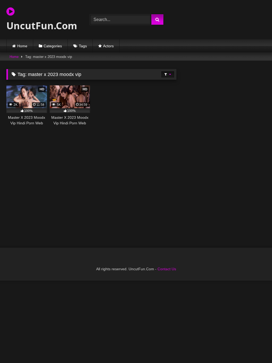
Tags (83, 46)
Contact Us (167, 269)
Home (22, 46)
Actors (108, 46)
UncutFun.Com (41, 25)
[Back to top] (255, 347)
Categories (53, 46)
